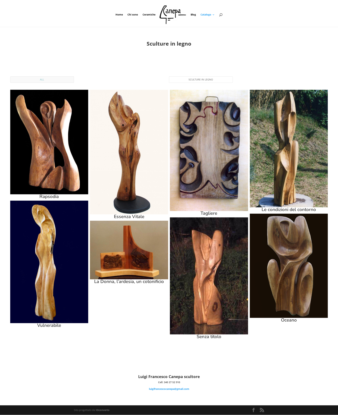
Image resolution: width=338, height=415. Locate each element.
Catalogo (206, 14)
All (42, 79)
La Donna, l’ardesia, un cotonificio (129, 281)
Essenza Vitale (129, 216)
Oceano (289, 320)
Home (119, 14)
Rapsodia (49, 196)
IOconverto (102, 410)
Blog (193, 14)
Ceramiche (149, 14)
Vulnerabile (49, 325)
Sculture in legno (201, 79)
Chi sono (132, 14)
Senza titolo (209, 337)
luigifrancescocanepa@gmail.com (169, 389)
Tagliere (209, 213)
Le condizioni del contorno (289, 209)
